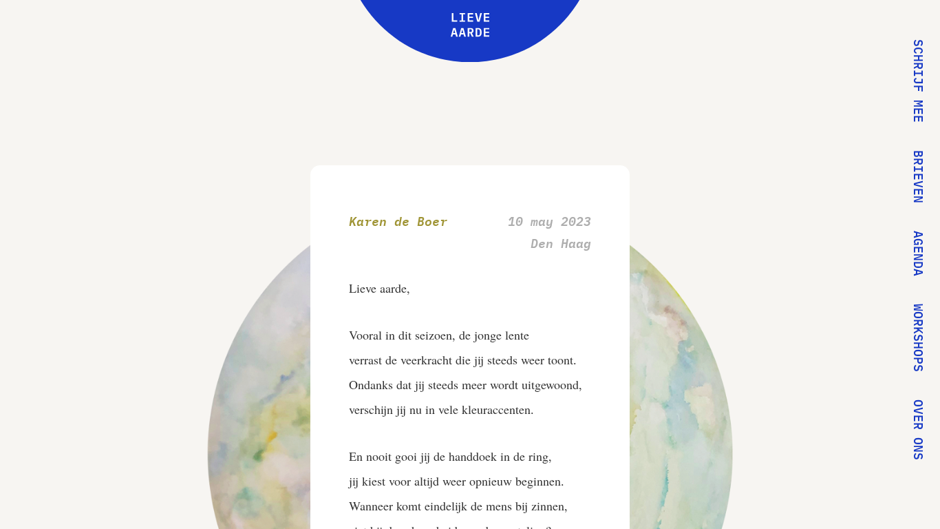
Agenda (918, 253)
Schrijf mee (918, 81)
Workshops (918, 338)
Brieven (918, 176)
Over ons (918, 430)
